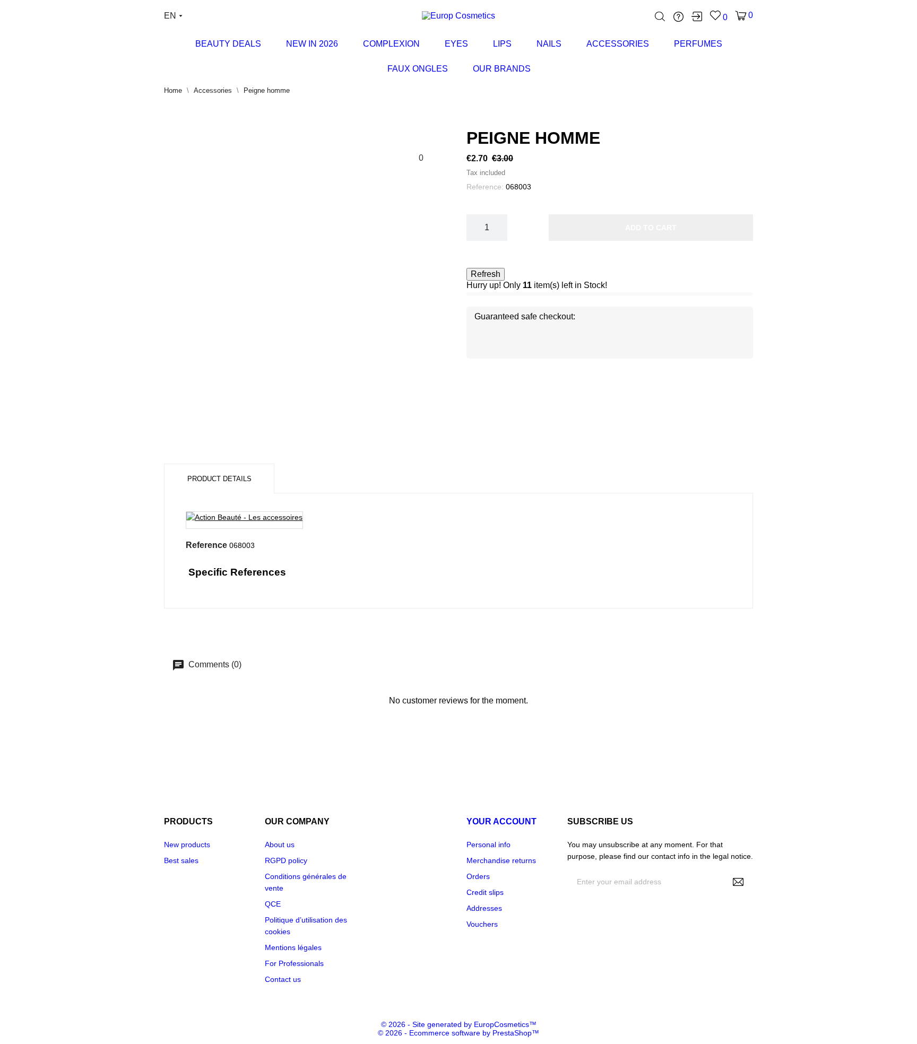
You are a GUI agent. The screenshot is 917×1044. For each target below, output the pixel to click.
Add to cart (651, 227)
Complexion (391, 43)
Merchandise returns (501, 860)
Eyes (456, 43)
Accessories (617, 43)
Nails (549, 43)
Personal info (488, 844)
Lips (501, 40)
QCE (273, 904)
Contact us (283, 979)
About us (280, 844)
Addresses (484, 908)
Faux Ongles (417, 68)
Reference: (485, 186)
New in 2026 (312, 43)
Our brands (502, 68)
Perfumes (698, 43)
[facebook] (572, 974)
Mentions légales (293, 947)
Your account (501, 821)
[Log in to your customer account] (696, 16)
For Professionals (294, 963)
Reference (206, 545)
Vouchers (482, 924)
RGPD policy (286, 860)
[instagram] (599, 974)
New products (187, 844)
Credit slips (485, 892)
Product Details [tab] (219, 479)
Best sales (181, 860)
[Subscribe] (738, 881)
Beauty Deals (228, 43)
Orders (478, 876)
